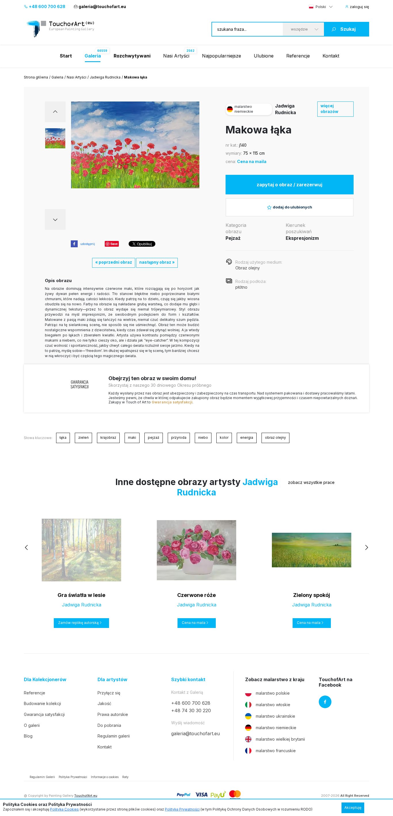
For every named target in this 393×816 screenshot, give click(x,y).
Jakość (104, 703)
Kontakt (331, 56)
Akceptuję (352, 807)
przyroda (178, 437)
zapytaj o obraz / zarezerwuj (289, 184)
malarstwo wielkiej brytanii (280, 739)
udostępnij (87, 244)
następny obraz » (157, 262)
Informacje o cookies (105, 777)
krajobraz (108, 437)
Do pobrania (109, 725)
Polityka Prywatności (73, 777)
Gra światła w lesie (81, 595)
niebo (203, 437)
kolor (224, 437)
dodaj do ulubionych (292, 207)
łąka (63, 437)
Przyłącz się (109, 692)
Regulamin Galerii (42, 777)
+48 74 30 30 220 (191, 710)
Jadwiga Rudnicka (105, 77)
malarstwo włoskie (273, 704)
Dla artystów (112, 679)
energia (246, 437)
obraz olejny (275, 437)
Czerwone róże (196, 595)
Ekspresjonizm (302, 238)
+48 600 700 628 (46, 6)
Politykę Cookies (64, 809)
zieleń (83, 437)
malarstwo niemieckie (276, 727)
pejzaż (153, 437)
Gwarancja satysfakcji (172, 402)
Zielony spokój (311, 595)
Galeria (57, 77)
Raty (125, 777)
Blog (28, 735)
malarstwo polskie (273, 693)
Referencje (298, 56)
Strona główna (36, 77)
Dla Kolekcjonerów (45, 679)
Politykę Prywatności (182, 809)
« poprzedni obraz (113, 262)
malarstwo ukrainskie (275, 716)
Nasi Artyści (176, 56)
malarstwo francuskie (276, 750)
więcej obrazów (329, 108)
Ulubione (264, 56)
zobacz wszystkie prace (311, 482)
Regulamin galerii (114, 735)
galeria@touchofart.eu (102, 6)
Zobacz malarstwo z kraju (274, 679)
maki (132, 437)
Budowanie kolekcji (42, 703)
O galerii (32, 725)
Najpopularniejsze (221, 56)
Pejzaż (233, 238)
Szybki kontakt (188, 679)
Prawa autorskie (113, 714)
